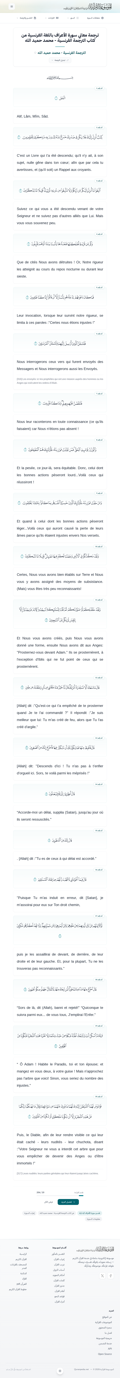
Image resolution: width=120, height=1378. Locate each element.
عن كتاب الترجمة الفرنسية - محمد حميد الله (57, 1213)
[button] (73, 18)
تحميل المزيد (66, 1201)
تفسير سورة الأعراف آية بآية (89, 1213)
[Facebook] (110, 1276)
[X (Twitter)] (102, 1276)
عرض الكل (48, 1201)
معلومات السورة (93, 1219)
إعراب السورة (29, 1213)
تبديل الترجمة (60, 60)
